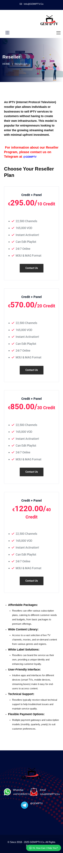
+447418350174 (21, 794)
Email (43, 790)
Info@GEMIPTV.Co (33, 4)
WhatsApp (18, 790)
